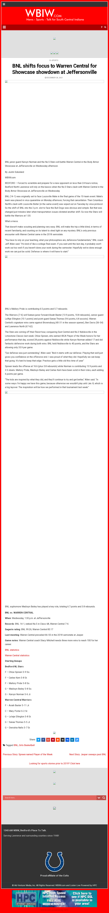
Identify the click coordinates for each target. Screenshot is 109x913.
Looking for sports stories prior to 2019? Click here (54, 763)
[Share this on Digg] (67, 740)
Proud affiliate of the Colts (54, 875)
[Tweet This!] (38, 740)
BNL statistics (12, 650)
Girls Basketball (27, 745)
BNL (16, 745)
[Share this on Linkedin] (72, 740)
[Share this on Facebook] (43, 740)
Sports (55, 60)
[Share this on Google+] (48, 740)
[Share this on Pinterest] (53, 740)
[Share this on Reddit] (58, 740)
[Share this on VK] (63, 740)
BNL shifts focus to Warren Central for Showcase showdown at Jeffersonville (54, 69)
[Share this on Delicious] (77, 740)
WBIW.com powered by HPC (54, 910)
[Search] (105, 27)
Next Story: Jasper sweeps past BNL (87, 754)
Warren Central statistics (17, 655)
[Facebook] (101, 27)
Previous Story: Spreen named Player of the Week (28, 754)
